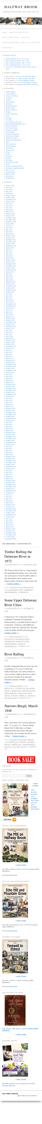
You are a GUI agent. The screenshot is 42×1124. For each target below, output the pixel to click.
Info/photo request (12, 134)
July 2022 (9, 270)
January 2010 (10, 527)
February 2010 (10, 525)
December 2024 (11, 214)
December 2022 (11, 260)
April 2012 (9, 473)
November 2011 (11, 483)
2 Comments (23, 588)
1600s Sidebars (11, 88)
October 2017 (10, 341)
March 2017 (10, 355)
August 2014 (10, 417)
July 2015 (9, 395)
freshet (22, 732)
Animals (8, 96)
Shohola (21, 638)
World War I (10, 172)
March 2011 (10, 499)
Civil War (9, 116)
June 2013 (9, 445)
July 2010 (9, 515)
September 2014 (11, 415)
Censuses (9, 114)
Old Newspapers (11, 142)
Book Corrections (10, 36)
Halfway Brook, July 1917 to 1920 (17, 55)
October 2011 (10, 485)
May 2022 (9, 272)
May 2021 (9, 294)
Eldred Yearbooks (11, 122)
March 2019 (10, 312)
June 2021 (9, 292)
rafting (14, 687)
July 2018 (9, 326)
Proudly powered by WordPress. (29, 1085)
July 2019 (9, 306)
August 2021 (10, 288)
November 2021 (11, 282)
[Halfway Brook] (21, 22)
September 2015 (11, 391)
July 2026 (9, 184)
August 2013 (10, 441)
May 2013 (9, 447)
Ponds (8, 150)
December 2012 (11, 457)
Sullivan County (19, 736)
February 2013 (10, 453)
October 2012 (10, 461)
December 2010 (11, 505)
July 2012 (9, 467)
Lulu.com (11, 1075)
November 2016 (11, 363)
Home (4, 32)
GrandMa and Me (8, 1073)
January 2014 (10, 431)
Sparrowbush (10, 640)
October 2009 (10, 533)
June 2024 (9, 224)
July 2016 (9, 371)
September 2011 (11, 487)
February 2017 (10, 357)
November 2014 (11, 411)
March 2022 (10, 276)
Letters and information (13, 136)
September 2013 (11, 439)
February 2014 (10, 429)
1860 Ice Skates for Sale (26, 75)
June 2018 (9, 328)
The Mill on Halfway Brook (15, 164)
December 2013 (11, 433)
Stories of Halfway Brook (14, 162)
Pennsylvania (10, 146)
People (8, 148)
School (8, 160)
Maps (7, 138)
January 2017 (10, 359)
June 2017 (9, 349)
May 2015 (9, 399)
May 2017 (9, 351)
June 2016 (9, 373)
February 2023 (10, 256)
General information (12, 130)
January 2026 (10, 192)
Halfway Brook (21, 6)
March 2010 (10, 523)
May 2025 (9, 204)
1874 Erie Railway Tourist (25, 77)
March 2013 (10, 451)
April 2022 (9, 274)
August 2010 (10, 513)
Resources (7, 45)
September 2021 (11, 286)
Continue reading (14, 580)
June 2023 (9, 248)
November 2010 (11, 507)
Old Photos (9, 144)
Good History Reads (12, 132)
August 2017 (10, 345)
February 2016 (10, 381)
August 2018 (10, 324)
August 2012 (10, 465)
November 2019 (11, 300)
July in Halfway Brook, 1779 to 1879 (18, 61)
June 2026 (9, 186)
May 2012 (9, 471)
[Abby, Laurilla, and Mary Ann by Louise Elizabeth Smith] (9, 809)
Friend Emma (10, 128)
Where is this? (10, 170)
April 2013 (9, 449)
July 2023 (9, 246)
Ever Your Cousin (11, 124)
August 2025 (10, 198)
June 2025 (9, 202)
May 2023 (9, 250)
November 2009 (11, 531)
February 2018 (10, 337)
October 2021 (10, 284)
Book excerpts (10, 104)
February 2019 (10, 314)
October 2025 (10, 194)
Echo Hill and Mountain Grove (16, 120)
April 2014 (9, 425)
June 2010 (9, 517)
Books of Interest (11, 106)
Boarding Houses (11, 102)
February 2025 (10, 210)
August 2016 (10, 369)
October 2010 (10, 509)
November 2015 (11, 387)
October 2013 (10, 437)
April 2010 (9, 521)
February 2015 (10, 405)
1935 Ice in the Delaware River (25, 73)
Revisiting (9, 156)
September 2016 (11, 367)
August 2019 (10, 304)
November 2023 (11, 238)
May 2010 (9, 519)
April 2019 (9, 310)
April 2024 (9, 228)
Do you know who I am (13, 118)
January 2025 (10, 212)
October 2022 (10, 264)
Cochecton (9, 634)
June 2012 (9, 469)
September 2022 (11, 266)
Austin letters (10, 98)
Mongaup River (22, 636)
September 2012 (11, 463)
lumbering (28, 586)
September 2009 (11, 535)
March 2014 (10, 427)
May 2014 (9, 423)
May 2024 (9, 226)
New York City (11, 140)
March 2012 (10, 475)
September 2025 (11, 196)
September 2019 (11, 302)
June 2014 (9, 421)
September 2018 (11, 322)
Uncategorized (10, 168)
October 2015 (10, 389)
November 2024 (11, 216)
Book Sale (25, 36)
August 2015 (10, 393)
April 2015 (9, 401)
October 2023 (10, 240)
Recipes (8, 154)
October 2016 (10, 365)
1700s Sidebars (11, 90)
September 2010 (11, 511)
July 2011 (9, 491)
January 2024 (10, 234)
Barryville (9, 100)
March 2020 (10, 298)
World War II (10, 174)
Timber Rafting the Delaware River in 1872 (18, 553)
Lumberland (9, 636)
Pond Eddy (22, 685)
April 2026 (9, 190)
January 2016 (10, 383)
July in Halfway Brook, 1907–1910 (17, 57)
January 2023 (10, 258)
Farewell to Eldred (12, 126)
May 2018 (9, 330)
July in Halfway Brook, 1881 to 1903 (18, 59)
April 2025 (9, 206)
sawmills (23, 687)
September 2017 (11, 343)
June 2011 (9, 493)
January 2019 (10, 316)
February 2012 (10, 477)
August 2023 (10, 244)
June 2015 (9, 397)
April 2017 (9, 353)
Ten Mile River (10, 689)
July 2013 (9, 443)
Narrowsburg (10, 588)
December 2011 (11, 481)
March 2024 (10, 230)
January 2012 (10, 479)
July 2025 (9, 200)
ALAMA (8, 94)
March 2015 (10, 403)
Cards (8, 112)
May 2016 (9, 375)
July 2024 (9, 222)
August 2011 (10, 489)
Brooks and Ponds (12, 110)
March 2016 (10, 379)
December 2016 (11, 361)
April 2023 (9, 252)
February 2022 (10, 278)
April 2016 (9, 377)
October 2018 (10, 320)
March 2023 (10, 254)
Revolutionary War (12, 158)
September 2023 (11, 242)
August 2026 (10, 182)
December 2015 (11, 385)
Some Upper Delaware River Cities (20, 598)
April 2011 (9, 497)
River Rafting (14, 647)
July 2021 (9, 290)
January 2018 (10, 339)
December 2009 (11, 529)
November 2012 (11, 459)
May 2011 (9, 495)
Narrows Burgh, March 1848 (21, 699)
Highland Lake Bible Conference (27, 81)
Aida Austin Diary (12, 92)
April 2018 (9, 332)
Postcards (9, 152)
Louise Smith (11, 561)
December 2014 (11, 409)
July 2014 (9, 419)
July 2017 (9, 347)
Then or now (10, 166)
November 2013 (11, 435)
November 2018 (11, 318)
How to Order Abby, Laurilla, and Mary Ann (21, 40)
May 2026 (9, 188)
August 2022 (10, 268)
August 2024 (10, 220)
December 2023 (11, 236)
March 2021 (10, 296)
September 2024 (11, 218)
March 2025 (10, 208)
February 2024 (10, 232)
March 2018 (10, 334)
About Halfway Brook (18, 32)
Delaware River (16, 586)
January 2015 (10, 407)
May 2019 (9, 308)
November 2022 (11, 262)
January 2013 (10, 455)
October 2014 (10, 413)
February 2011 (10, 501)
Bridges (8, 108)
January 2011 (10, 503)
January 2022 (10, 280)
